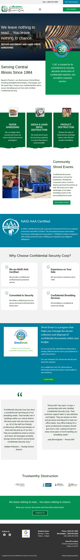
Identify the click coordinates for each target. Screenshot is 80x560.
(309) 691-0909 (52, 2)
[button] (40, 9)
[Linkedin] (9, 534)
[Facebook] (4, 534)
